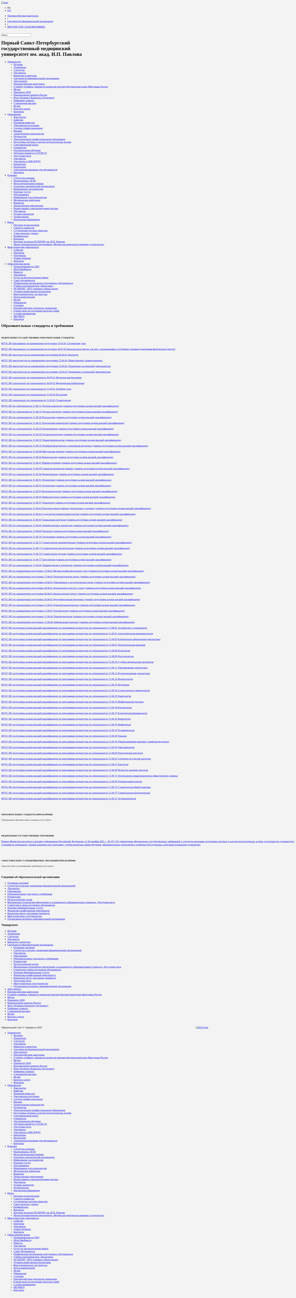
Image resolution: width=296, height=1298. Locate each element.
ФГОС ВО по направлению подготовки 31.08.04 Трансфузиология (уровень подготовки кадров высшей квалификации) (65, 616)
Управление (20, 67)
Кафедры (18, 120)
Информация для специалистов (30, 197)
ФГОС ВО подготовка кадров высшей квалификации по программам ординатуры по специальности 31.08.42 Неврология (65, 718)
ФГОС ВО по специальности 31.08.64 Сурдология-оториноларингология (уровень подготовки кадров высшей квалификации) (68, 514)
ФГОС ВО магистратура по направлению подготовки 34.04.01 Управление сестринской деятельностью (56, 366)
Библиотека (20, 164)
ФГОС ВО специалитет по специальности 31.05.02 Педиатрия (34, 394)
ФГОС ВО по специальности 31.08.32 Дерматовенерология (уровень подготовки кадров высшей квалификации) (61, 440)
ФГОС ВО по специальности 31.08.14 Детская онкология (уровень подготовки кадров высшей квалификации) (60, 405)
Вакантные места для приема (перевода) (28, 913)
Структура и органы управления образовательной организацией (41, 885)
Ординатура (20, 136)
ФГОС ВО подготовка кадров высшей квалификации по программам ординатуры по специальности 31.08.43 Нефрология (66, 724)
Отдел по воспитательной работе (31, 277)
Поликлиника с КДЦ (25, 180)
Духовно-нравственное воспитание (32, 291)
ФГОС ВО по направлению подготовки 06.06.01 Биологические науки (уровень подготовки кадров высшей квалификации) (67, 593)
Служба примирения (24, 313)
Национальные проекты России (30, 95)
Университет (14, 61)
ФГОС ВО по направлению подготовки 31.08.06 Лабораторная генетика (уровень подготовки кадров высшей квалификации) (68, 622)
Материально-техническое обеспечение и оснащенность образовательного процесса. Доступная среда (61, 902)
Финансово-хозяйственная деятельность (28, 910)
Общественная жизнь (18, 263)
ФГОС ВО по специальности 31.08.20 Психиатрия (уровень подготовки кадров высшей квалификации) (56, 417)
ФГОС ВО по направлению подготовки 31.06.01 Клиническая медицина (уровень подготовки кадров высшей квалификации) (68, 605)
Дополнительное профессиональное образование (39, 139)
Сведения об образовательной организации (30, 21)
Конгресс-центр (22, 108)
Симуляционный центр (26, 144)
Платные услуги (22, 192)
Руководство (14, 896)
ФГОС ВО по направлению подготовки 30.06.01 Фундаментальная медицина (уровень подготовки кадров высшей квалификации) (70, 599)
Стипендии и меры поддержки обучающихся (31, 905)
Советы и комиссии (24, 227)
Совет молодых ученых (26, 233)
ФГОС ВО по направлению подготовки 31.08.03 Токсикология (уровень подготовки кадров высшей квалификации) (63, 610)
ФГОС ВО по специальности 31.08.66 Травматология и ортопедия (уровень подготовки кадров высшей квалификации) (65, 525)
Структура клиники (24, 178)
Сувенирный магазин (25, 103)
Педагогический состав (19, 899)
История (18, 64)
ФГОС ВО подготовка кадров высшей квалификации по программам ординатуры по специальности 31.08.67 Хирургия (64, 764)
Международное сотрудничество (24, 916)
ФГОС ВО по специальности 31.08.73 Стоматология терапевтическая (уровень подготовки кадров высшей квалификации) (66, 542)
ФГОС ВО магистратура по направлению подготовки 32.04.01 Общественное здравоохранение (51, 360)
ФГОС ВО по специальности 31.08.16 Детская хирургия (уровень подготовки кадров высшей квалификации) (59, 411)
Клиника (12, 175)
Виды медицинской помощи (29, 183)
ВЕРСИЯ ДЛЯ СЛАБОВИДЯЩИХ (26, 27)
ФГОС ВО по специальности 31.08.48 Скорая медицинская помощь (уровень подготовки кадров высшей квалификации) (65, 468)
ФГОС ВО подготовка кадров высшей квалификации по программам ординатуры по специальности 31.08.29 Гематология (66, 696)
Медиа (17, 89)
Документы (20, 72)
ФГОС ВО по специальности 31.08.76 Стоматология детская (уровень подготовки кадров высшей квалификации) (61, 553)
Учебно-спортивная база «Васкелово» (33, 286)
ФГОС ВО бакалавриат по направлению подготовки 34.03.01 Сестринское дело (43, 343)
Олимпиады (20, 147)
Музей (17, 106)
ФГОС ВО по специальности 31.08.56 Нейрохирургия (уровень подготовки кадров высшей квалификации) (58, 496)
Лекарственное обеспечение (28, 205)
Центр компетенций (24, 297)
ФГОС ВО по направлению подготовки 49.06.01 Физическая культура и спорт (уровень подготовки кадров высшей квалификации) (71, 587)
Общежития (20, 302)
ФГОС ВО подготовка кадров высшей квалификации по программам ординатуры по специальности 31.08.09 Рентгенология (67, 656)
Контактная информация (27, 219)
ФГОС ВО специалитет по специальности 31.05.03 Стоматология (36, 400)
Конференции (21, 236)
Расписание (20, 167)
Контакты (19, 111)
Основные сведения (18, 883)
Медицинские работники (27, 200)
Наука (10, 222)
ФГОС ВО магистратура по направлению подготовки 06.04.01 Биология (39, 354)
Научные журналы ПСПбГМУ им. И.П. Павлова (39, 241)
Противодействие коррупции (22, 15)
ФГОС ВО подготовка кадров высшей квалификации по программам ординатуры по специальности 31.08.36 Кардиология (66, 707)
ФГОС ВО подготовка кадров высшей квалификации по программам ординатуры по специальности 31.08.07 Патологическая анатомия (73, 644)
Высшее (18, 131)
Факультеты (20, 117)
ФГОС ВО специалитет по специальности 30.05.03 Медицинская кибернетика (42, 383)
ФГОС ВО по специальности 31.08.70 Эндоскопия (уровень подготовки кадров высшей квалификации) (56, 536)
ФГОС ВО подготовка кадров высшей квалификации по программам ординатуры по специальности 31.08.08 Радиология (65, 650)
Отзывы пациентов (24, 214)
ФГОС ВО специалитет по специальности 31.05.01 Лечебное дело (36, 388)
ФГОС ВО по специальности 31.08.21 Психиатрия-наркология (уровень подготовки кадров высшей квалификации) (62, 423)
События (18, 250)
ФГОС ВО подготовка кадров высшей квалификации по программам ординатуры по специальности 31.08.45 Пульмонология (67, 730)
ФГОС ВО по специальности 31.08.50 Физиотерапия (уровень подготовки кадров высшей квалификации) (57, 474)
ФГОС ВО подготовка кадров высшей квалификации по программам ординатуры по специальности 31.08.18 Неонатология (67, 679)
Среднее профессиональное (28, 128)
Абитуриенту (21, 81)
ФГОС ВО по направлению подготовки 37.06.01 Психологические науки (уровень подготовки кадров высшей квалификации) (68, 576)
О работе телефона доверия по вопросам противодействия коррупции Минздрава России (61, 86)
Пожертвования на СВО (26, 266)
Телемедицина (21, 216)
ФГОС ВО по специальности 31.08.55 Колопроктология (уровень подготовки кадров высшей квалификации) (59, 491)
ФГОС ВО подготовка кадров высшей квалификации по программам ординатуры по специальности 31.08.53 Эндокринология (68, 798)
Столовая (18, 305)
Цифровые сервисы (24, 100)
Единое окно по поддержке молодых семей (36, 311)
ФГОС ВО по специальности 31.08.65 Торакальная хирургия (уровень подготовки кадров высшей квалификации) (61, 519)
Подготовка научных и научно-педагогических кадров (42, 142)
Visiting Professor (22, 258)
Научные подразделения (26, 225)
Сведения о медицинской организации (34, 186)
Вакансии (19, 203)
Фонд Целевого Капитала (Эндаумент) (34, 97)
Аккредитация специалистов (29, 133)
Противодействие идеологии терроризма (35, 308)
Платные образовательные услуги (25, 908)
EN (9, 10)
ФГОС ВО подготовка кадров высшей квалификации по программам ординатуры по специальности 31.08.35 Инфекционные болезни (72, 701)
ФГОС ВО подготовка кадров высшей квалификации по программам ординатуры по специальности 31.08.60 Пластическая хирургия (72, 752)
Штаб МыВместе (22, 269)
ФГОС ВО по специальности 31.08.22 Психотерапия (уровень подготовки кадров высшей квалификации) (57, 428)
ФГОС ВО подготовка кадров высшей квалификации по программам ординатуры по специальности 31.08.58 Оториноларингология (71, 781)
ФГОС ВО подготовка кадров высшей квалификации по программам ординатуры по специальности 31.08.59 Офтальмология (67, 747)
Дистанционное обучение (27, 150)
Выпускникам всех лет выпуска (30, 294)
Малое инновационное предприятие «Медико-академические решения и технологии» (59, 244)
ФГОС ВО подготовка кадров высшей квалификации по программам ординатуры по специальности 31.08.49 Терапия (63, 735)
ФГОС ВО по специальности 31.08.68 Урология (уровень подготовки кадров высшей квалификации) (55, 531)
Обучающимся (21, 194)
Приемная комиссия (24, 122)
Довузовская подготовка (26, 125)
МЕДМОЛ (19, 316)
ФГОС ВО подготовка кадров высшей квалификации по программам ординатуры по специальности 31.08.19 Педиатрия (65, 684)
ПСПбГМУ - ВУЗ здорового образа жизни (36, 288)
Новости (18, 272)
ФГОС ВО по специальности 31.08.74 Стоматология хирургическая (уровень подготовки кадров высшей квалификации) (65, 548)
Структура (19, 70)
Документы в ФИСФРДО (27, 161)
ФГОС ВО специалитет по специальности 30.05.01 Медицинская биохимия (41, 377)
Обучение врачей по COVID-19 (30, 153)
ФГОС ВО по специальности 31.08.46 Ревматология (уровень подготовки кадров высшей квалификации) (57, 457)
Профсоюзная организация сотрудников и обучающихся (43, 283)
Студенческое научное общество (31, 230)
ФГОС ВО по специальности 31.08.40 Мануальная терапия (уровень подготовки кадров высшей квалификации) (61, 451)
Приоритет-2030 (22, 92)
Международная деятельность (23, 247)
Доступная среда (22, 156)
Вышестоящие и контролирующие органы (36, 208)
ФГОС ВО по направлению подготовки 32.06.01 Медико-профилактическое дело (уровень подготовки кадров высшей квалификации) (72, 570)
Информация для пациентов (28, 189)
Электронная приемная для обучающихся (35, 169)
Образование (14, 114)
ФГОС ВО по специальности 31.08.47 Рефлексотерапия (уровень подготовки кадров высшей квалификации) (59, 462)
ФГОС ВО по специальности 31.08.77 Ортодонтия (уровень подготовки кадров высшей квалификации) (56, 559)
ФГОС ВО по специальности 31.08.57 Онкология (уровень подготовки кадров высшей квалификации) (55, 502)
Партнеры (19, 252)
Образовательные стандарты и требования (29, 894)
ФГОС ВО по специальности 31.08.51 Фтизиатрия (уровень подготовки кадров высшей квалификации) (56, 479)
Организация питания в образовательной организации (36, 919)
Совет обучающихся (24, 280)
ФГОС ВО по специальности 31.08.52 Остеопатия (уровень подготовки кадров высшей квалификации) (56, 485)
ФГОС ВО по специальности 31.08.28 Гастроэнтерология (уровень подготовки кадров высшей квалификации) (60, 434)
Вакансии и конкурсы (25, 75)
